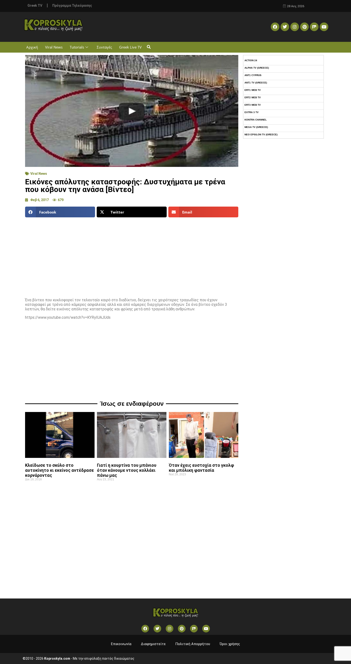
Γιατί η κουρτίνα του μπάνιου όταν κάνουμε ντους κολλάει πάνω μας (126, 470)
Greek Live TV (130, 47)
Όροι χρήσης (230, 644)
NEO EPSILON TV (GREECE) (261, 134)
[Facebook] (275, 26)
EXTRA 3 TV (252, 112)
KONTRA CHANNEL (256, 119)
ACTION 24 (251, 60)
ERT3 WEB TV (253, 105)
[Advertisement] (131, 255)
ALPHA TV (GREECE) (257, 67)
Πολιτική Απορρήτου (192, 644)
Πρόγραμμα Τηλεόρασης (72, 5)
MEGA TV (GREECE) (256, 127)
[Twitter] (285, 26)
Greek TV (34, 5)
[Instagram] (294, 26)
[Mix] (314, 26)
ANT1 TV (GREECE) (256, 82)
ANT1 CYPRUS (253, 75)
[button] (148, 47)
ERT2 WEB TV (253, 97)
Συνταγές (104, 47)
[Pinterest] (304, 26)
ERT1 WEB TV (253, 90)
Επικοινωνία (121, 644)
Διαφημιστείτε (153, 644)
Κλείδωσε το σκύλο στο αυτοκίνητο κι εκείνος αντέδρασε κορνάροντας (59, 470)
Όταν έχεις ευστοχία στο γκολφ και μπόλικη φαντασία (201, 468)
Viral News (54, 47)
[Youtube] (324, 26)
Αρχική (32, 47)
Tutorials (77, 47)
